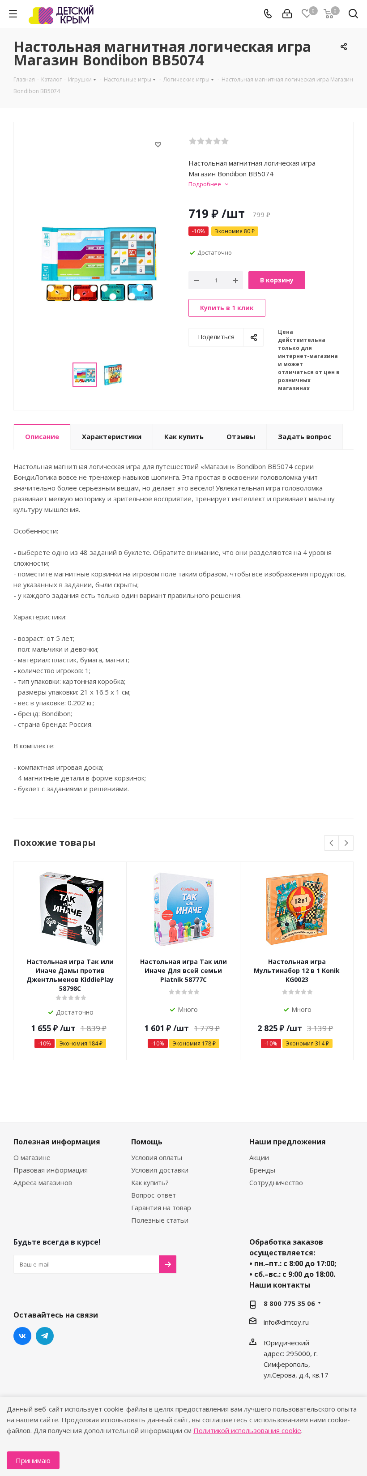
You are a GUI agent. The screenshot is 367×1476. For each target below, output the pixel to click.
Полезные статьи (159, 1220)
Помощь (146, 1142)
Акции (259, 1157)
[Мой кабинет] (287, 13)
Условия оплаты (156, 1157)
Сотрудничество (276, 1182)
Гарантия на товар (161, 1207)
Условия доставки (159, 1169)
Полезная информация (56, 1142)
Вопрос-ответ (153, 1194)
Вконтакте (22, 1336)
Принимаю (33, 1460)
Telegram (45, 1336)
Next (346, 843)
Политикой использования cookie (247, 1430)
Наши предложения (287, 1142)
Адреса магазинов (42, 1182)
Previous (331, 843)
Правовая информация (50, 1169)
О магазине (32, 1157)
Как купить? (150, 1182)
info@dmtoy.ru (286, 1322)
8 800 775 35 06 (289, 1303)
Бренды (262, 1169)
